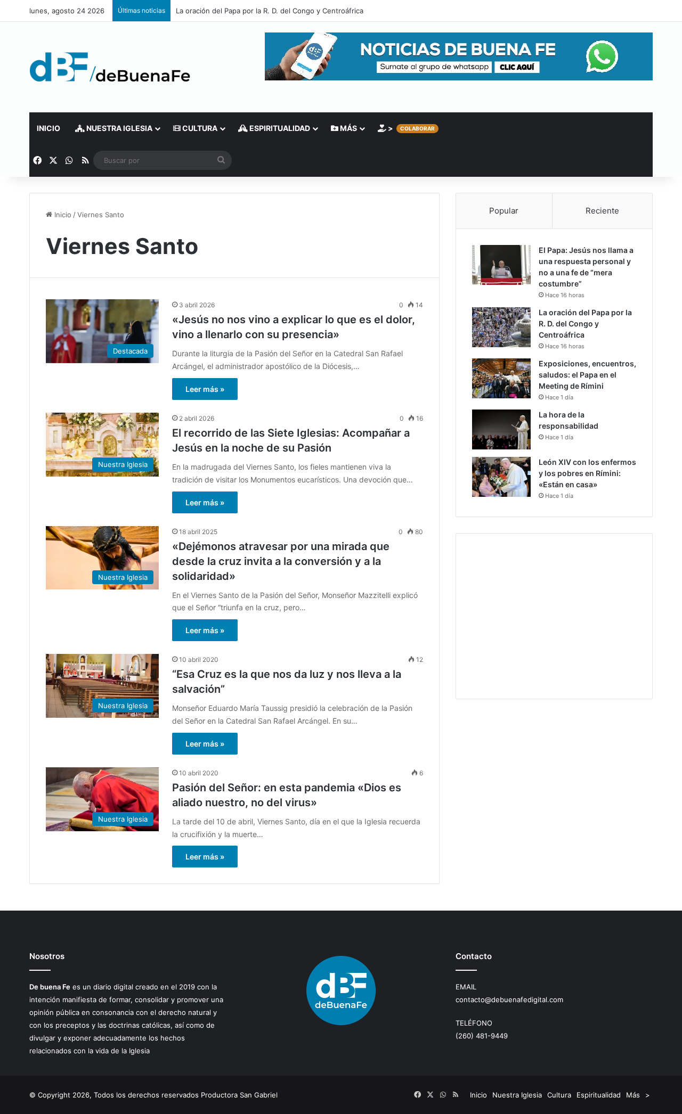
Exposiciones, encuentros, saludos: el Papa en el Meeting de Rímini (587, 374)
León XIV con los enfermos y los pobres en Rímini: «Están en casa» (587, 473)
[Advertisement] (554, 616)
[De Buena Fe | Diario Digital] (110, 67)
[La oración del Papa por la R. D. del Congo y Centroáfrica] (501, 327)
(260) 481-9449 (482, 1035)
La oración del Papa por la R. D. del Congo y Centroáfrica (269, 10)
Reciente (602, 211)
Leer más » (204, 389)
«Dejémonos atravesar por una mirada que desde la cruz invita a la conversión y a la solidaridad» (280, 561)
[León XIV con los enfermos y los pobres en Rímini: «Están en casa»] (501, 477)
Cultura (199, 128)
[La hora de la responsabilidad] (501, 429)
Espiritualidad (279, 128)
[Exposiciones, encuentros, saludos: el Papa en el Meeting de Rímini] (501, 378)
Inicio (48, 128)
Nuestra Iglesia (118, 128)
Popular (503, 211)
